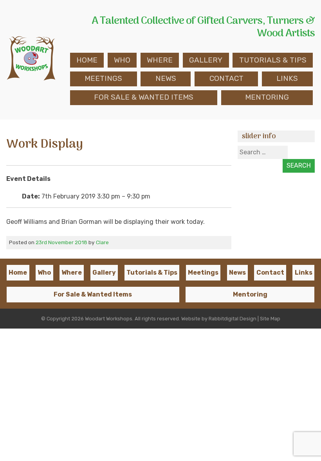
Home (86, 59)
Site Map (270, 319)
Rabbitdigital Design (232, 319)
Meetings (103, 78)
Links (287, 78)
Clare (102, 242)
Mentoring (267, 97)
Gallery (205, 59)
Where (160, 59)
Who (122, 59)
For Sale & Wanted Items (143, 97)
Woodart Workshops (108, 319)
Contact (226, 78)
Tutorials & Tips (273, 59)
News (165, 78)
